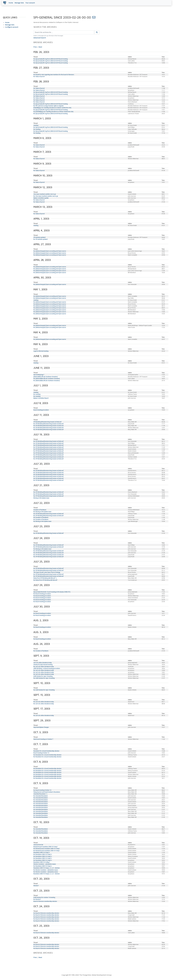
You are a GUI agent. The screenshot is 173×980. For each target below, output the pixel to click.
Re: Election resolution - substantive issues (45, 870)
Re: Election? (37, 899)
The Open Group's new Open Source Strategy (46, 572)
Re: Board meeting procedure (42, 594)
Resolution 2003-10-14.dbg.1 (41, 862)
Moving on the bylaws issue (41, 498)
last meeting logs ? (38, 374)
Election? (36, 885)
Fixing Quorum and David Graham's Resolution (46, 792)
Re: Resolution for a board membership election (47, 755)
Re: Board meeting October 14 (42, 790)
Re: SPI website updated (40, 239)
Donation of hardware (39, 510)
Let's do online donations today (42, 662)
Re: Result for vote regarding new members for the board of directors (53, 74)
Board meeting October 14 (41, 753)
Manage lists (19, 3)
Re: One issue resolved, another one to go (45, 196)
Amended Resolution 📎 (40, 794)
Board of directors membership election (45, 901)
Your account (30, 3)
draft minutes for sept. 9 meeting (42, 676)
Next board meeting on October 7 (43, 739)
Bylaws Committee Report (41, 398)
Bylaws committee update (41, 198)
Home (11, 3)
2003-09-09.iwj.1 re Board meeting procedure (46, 668)
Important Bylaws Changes (41, 727)
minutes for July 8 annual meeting (42, 664)
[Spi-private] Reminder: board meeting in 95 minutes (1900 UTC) (51, 592)
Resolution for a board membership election (46, 751)
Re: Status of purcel (39, 76)
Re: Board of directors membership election (46, 913)
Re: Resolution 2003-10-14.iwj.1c (42, 854)
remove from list (38, 845)
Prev (35, 47)
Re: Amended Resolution (40, 796)
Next (40, 47)
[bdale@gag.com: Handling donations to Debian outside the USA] (52, 108)
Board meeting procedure (41, 410)
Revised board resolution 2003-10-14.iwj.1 (45, 847)
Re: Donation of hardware (40, 517)
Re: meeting (36, 129)
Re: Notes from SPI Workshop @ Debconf (45, 580)
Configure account (11, 27)
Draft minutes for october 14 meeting (44, 897)
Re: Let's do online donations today (43, 666)
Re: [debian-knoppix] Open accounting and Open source (49, 251)
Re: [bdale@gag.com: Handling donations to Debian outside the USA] (53, 111)
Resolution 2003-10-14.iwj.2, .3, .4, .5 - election (46, 868)
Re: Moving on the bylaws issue (42, 511)
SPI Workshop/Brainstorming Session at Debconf (47, 422)
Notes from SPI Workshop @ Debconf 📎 (45, 578)
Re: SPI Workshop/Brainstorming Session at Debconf (48, 424)
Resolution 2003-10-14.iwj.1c (41, 852)
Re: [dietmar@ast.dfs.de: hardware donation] (46, 378)
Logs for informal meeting (40, 351)
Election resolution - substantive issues (44, 864)
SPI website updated (39, 237)
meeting (35, 125)
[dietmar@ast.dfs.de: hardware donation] (45, 376)
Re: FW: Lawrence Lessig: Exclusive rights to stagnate (48, 106)
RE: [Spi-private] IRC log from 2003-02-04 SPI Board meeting (50, 113)
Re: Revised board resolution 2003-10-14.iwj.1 (46, 848)
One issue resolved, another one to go (44, 194)
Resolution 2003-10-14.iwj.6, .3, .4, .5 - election (46, 874)
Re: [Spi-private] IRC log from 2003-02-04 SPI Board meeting (50, 59)
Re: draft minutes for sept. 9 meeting (44, 678)
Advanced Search (39, 38)
